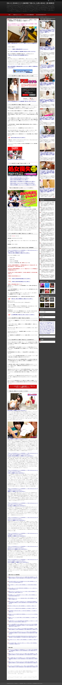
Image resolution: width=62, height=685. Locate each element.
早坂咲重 (47, 328)
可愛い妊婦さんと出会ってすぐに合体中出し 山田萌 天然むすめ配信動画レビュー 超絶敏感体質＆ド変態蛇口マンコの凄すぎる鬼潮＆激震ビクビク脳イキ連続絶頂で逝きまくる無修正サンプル (47, 239)
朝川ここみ (50, 328)
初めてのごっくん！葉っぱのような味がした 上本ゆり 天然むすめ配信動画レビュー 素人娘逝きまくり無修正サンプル (15, 677)
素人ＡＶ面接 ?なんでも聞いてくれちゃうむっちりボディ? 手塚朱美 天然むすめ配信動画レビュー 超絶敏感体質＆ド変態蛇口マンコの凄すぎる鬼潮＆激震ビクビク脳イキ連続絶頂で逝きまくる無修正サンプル (47, 234)
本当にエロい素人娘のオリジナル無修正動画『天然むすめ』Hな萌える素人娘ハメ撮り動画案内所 (30, 3)
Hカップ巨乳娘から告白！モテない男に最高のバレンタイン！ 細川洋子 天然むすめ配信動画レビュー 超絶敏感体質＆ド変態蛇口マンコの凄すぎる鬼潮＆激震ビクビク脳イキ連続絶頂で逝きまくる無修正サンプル (23, 658)
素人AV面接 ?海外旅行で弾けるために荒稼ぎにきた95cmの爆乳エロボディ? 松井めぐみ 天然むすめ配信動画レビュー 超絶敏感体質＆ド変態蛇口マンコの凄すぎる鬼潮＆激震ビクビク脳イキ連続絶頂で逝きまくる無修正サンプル (47, 250)
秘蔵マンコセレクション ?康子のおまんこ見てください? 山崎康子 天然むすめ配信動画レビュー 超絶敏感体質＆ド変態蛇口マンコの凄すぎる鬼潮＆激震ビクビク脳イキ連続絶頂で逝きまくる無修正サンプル (23, 578)
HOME (9, 14)
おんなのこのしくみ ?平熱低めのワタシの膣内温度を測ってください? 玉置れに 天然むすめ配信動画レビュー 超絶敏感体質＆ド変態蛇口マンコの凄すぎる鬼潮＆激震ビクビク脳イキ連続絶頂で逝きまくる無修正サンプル (23, 650)
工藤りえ (43, 328)
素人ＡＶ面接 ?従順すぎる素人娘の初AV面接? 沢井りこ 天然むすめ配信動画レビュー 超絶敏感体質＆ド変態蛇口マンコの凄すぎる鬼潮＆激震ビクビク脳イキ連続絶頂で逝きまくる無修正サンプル (47, 266)
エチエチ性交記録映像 (47, 322)
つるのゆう (41, 322)
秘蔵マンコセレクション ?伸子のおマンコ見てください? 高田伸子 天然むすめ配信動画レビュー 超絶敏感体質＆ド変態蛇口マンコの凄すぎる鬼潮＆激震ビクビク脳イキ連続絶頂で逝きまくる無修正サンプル (47, 260)
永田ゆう (53, 329)
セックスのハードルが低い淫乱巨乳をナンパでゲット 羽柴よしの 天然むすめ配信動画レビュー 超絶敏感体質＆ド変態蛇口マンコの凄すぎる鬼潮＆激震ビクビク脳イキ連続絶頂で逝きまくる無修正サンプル (47, 225)
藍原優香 (41, 333)
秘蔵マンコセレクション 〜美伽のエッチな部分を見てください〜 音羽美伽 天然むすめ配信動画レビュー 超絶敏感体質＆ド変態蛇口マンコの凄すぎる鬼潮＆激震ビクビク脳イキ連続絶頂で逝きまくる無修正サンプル (23, 602)
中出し (42, 324)
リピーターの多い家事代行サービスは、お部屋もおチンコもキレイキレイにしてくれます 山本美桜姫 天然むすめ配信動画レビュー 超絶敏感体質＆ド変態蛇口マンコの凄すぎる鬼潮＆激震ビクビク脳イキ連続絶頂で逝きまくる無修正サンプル (23, 625)
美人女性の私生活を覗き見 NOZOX (41, 14)
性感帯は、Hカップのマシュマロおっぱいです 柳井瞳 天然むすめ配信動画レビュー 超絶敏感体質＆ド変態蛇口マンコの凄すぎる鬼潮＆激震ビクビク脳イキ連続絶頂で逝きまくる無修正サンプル (47, 276)
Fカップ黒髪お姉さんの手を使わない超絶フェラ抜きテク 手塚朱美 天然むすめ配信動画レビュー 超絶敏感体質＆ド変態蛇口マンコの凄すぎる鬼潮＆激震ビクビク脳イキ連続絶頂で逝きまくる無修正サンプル (47, 245)
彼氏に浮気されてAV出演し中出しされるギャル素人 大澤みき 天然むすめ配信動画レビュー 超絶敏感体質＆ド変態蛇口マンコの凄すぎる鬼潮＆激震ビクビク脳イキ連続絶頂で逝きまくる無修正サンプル (47, 255)
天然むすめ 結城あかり (21, 673)
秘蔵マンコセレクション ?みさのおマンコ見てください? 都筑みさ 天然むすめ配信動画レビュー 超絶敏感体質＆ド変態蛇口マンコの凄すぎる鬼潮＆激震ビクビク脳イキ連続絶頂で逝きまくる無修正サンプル (23, 654)
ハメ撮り (51, 323)
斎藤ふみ (45, 328)
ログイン (42, 341)
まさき (43, 322)
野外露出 (48, 333)
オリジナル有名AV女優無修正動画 (29, 14)
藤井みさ (43, 333)
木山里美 (52, 328)
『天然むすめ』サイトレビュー (17, 14)
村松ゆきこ (48, 329)
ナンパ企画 (47, 323)
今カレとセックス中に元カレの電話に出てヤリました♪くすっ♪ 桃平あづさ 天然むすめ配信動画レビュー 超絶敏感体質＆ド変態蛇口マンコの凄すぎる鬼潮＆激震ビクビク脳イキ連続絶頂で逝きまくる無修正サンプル (23, 633)
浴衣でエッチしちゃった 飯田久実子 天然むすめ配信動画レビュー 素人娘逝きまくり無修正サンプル (23, 608)
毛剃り (50, 329)
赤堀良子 (45, 333)
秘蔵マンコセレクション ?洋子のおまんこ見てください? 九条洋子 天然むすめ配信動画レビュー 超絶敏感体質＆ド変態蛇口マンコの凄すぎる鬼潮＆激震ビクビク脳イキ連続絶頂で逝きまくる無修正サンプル (23, 663)
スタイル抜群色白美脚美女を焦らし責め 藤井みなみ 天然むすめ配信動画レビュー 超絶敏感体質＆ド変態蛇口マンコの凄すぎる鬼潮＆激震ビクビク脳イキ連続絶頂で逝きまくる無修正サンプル (47, 271)
